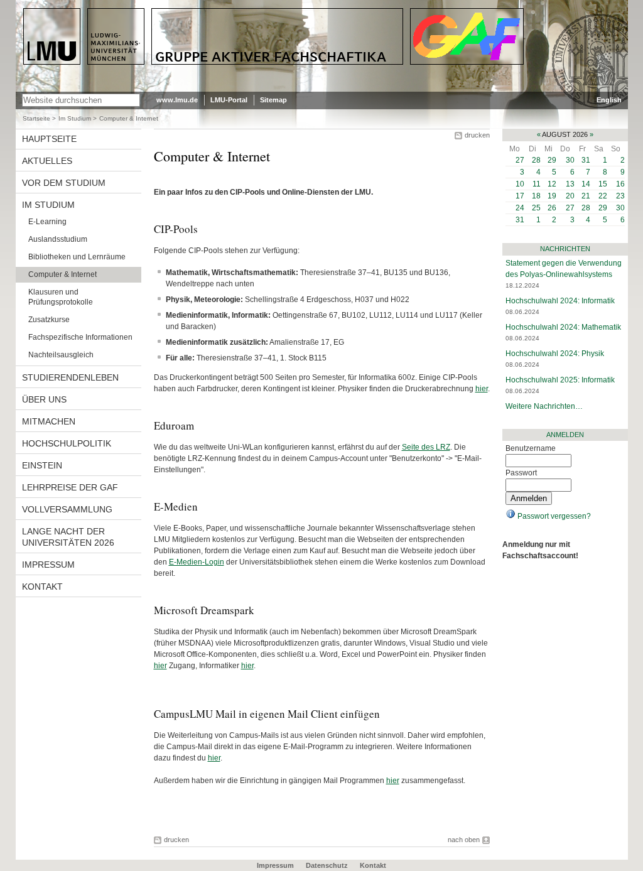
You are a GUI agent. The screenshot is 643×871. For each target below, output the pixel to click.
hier (481, 388)
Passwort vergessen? (553, 516)
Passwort (521, 472)
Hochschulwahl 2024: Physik (554, 353)
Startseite (36, 118)
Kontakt (373, 865)
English (609, 100)
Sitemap (273, 100)
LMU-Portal (228, 100)
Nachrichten (565, 248)
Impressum (275, 865)
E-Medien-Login (196, 562)
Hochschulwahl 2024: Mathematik (563, 327)
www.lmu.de (177, 100)
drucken (477, 135)
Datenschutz (327, 865)
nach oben (464, 839)
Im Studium (74, 118)
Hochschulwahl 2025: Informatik (560, 380)
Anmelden (565, 434)
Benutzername (530, 448)
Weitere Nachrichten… (544, 406)
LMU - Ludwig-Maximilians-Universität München (76, 19)
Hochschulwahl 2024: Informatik (560, 300)
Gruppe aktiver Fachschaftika (218, 13)
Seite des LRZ (426, 447)
